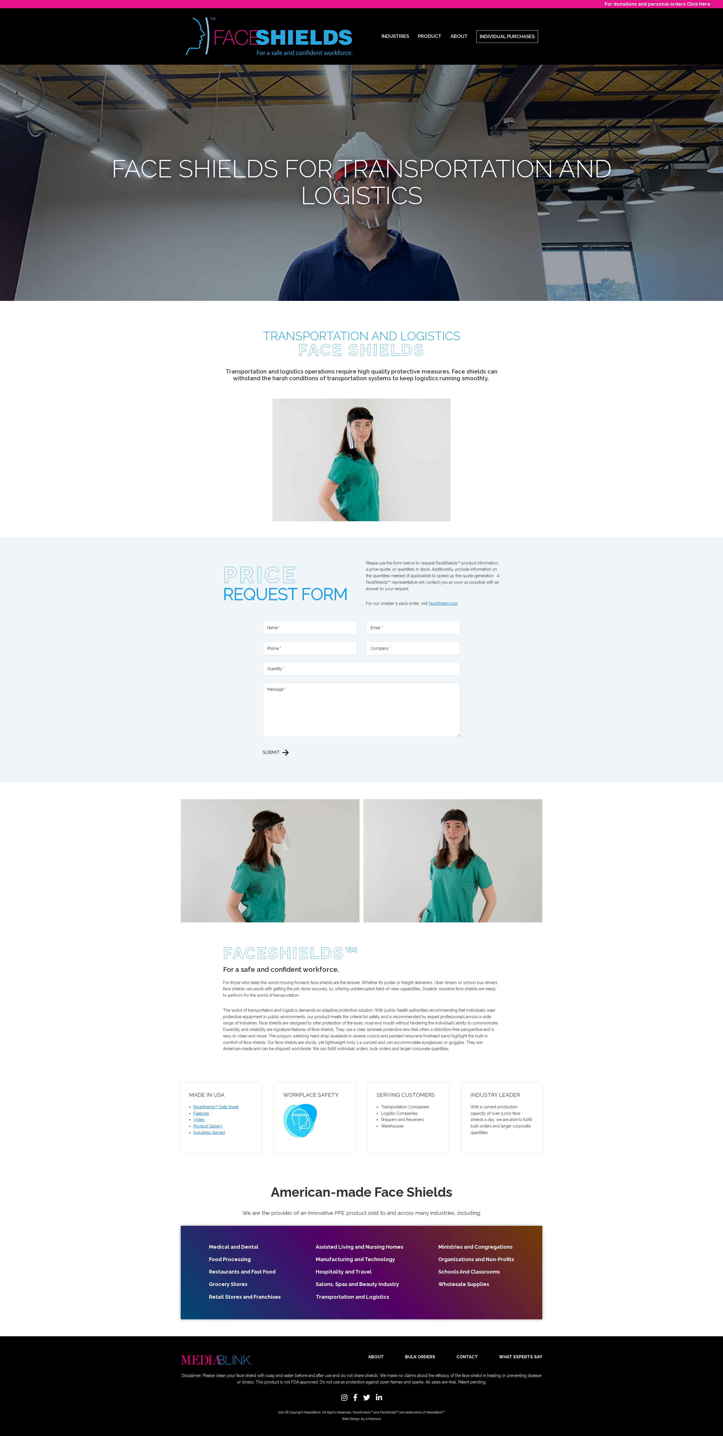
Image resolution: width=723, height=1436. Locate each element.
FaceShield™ (389, 1412)
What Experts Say (520, 1356)
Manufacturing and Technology (355, 1259)
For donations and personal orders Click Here (657, 4)
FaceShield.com (443, 603)
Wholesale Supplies (463, 1284)
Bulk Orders (420, 1356)
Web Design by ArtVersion (361, 1419)
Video (198, 1119)
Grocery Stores (228, 1284)
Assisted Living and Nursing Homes (359, 1247)
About (376, 1356)
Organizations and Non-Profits (476, 1259)
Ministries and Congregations (475, 1247)
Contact (467, 1356)
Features (201, 1113)
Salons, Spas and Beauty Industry (357, 1284)
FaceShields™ (363, 1412)
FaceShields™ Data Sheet (215, 1107)
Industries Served (209, 1132)
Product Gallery (207, 1126)
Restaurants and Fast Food (242, 1272)
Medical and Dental (233, 1247)
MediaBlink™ (435, 1412)
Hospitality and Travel (344, 1272)
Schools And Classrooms (469, 1272)
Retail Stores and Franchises (245, 1297)
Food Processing (230, 1259)
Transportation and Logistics (352, 1297)
